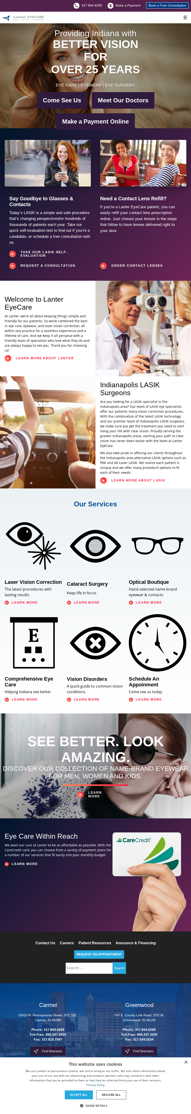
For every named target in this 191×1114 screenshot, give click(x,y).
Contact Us (45, 943)
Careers (67, 943)
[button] (95, 1105)
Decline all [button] (111, 1095)
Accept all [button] (79, 1095)
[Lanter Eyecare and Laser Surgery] (23, 18)
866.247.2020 (56, 1034)
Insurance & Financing (136, 943)
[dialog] (95, 1085)
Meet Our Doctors (123, 100)
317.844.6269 (54, 1029)
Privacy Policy (95, 1085)
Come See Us (62, 100)
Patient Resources (94, 943)
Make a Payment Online (95, 121)
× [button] (186, 1062)
